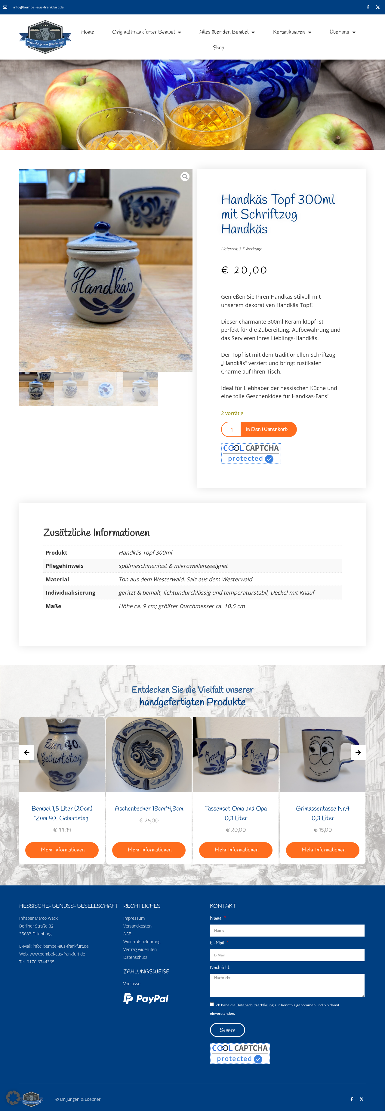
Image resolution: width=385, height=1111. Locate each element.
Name (216, 918)
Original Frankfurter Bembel (143, 32)
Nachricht (219, 968)
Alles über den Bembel (223, 32)
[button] (13, 1098)
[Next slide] (358, 752)
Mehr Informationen (63, 850)
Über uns (339, 32)
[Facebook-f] (368, 7)
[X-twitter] (378, 7)
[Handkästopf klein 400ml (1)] (105, 273)
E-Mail (217, 943)
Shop (218, 47)
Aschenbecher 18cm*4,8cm (62, 809)
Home (87, 32)
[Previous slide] (26, 752)
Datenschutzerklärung (255, 1005)
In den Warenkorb (267, 429)
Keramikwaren (289, 32)
